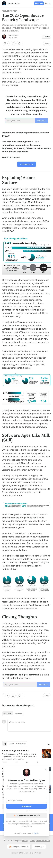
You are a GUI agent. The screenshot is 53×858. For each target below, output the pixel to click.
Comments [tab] (7, 713)
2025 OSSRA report (16, 82)
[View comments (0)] (13, 43)
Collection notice (43, 840)
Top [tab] (4, 744)
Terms (32, 840)
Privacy (25, 840)
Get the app (39, 847)
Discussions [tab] (21, 744)
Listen (47, 37)
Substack (14, 853)
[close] (46, 770)
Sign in (48, 3)
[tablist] (12, 713)
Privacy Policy (26, 826)
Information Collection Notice (31, 823)
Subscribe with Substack (28, 815)
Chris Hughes (13, 35)
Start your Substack (20, 847)
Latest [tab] (11, 744)
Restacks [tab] (18, 713)
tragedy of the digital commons (22, 675)
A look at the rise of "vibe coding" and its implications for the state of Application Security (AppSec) (19, 755)
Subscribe (39, 3)
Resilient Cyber (9, 11)
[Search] (48, 743)
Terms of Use (38, 821)
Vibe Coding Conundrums (15, 750)
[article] (26, 756)
